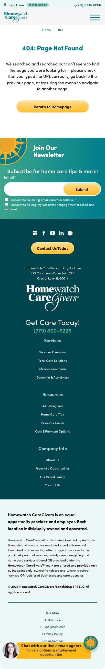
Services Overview (52, 352)
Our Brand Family (52, 477)
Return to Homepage (53, 106)
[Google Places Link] (34, 233)
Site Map (52, 613)
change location (38, 4)
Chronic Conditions (52, 369)
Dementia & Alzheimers (52, 377)
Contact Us (53, 485)
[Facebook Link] (43, 233)
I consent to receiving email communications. (42, 200)
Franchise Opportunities (53, 468)
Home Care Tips (52, 414)
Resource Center (52, 423)
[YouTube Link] (52, 233)
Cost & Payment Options (52, 431)
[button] (50, 661)
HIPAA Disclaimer (52, 626)
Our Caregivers (52, 406)
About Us (52, 460)
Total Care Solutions (52, 360)
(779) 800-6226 (87, 4)
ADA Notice (52, 620)
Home (46, 29)
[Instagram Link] (70, 233)
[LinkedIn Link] (61, 233)
